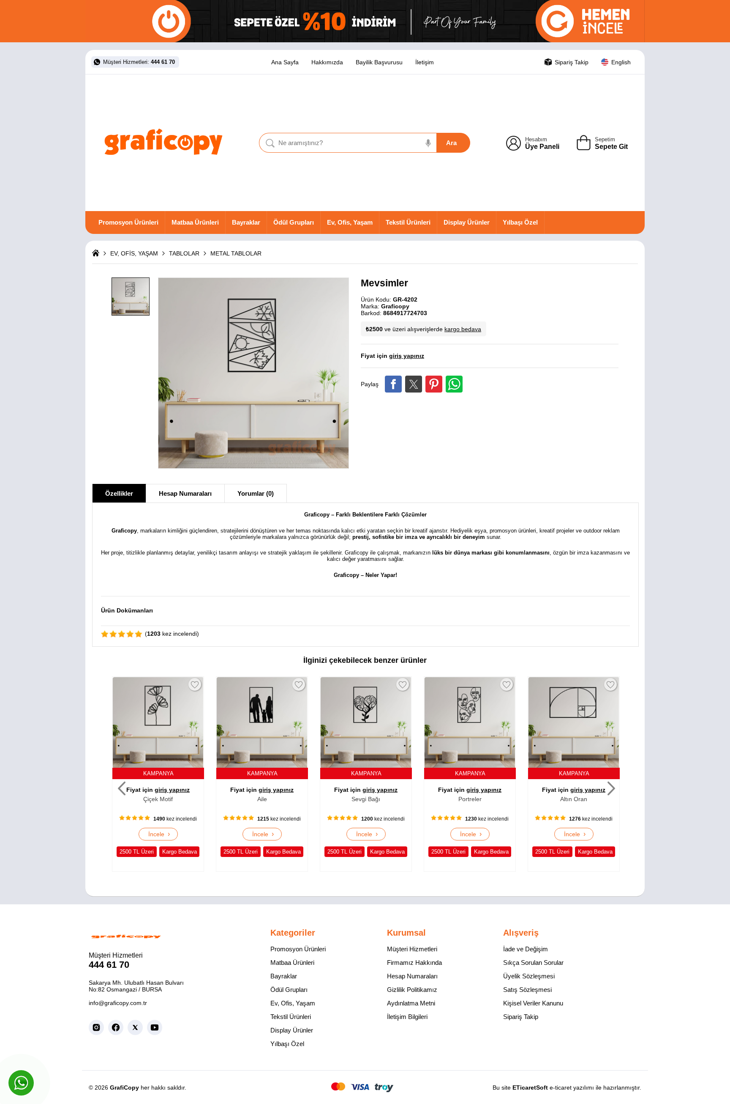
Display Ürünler (467, 222)
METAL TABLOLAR (235, 253)
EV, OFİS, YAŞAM (134, 253)
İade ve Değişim (525, 949)
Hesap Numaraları (185, 493)
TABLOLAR (184, 253)
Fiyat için (392, 355)
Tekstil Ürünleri (408, 222)
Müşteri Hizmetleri (412, 949)
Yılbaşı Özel (520, 222)
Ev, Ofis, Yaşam (350, 222)
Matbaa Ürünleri (195, 222)
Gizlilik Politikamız (412, 989)
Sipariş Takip (520, 1016)
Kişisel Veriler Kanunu (533, 1003)
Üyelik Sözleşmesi (529, 976)
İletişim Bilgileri (407, 1016)
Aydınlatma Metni (411, 1003)
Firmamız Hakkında (414, 962)
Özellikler (119, 493)
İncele (158, 834)
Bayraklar (246, 222)
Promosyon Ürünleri (128, 222)
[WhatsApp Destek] (21, 1083)
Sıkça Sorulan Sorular (533, 962)
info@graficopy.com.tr (118, 1003)
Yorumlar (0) (255, 493)
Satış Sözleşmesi (527, 989)
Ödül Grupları (293, 222)
